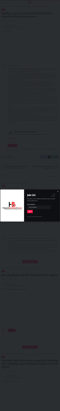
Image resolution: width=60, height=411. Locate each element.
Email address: (31, 204)
